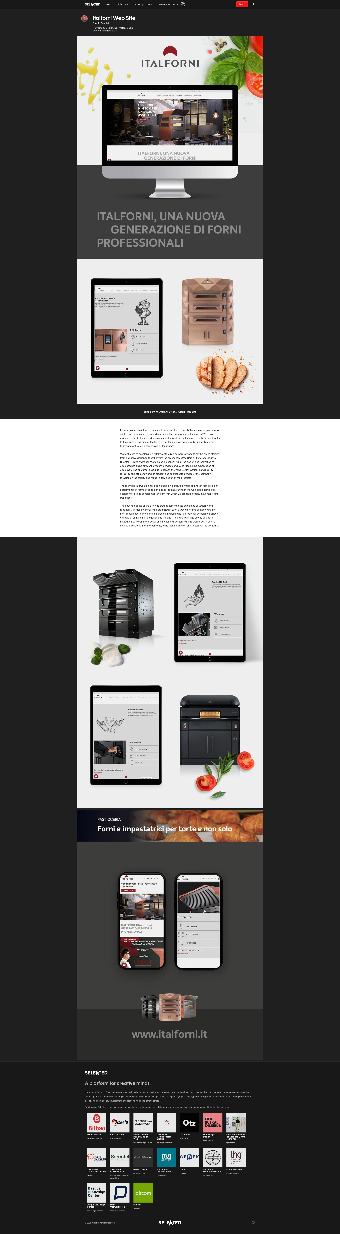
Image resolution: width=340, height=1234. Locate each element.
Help (253, 4)
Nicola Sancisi (101, 23)
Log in (242, 4)
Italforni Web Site (187, 411)
